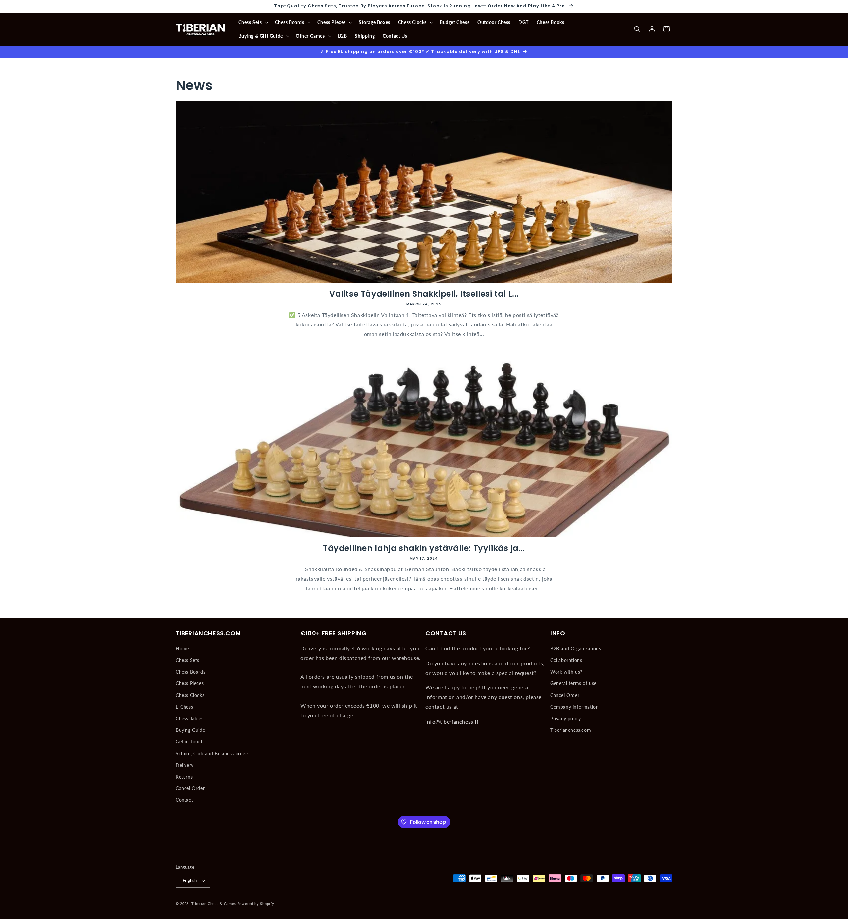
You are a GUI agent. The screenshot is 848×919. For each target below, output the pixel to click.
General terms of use (573, 683)
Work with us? (566, 672)
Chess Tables (189, 718)
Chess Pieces (190, 683)
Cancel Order (190, 788)
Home (182, 648)
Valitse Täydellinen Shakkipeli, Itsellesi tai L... (424, 294)
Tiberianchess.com (570, 730)
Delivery (185, 765)
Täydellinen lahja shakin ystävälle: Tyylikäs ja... (424, 548)
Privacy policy (565, 718)
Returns (184, 777)
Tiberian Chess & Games (213, 903)
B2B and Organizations (575, 648)
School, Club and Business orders (212, 753)
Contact (184, 800)
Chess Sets (187, 660)
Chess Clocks (190, 695)
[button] (253, 22)
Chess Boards (190, 672)
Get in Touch (190, 741)
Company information (574, 707)
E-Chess (184, 707)
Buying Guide (190, 730)
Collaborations (566, 660)
